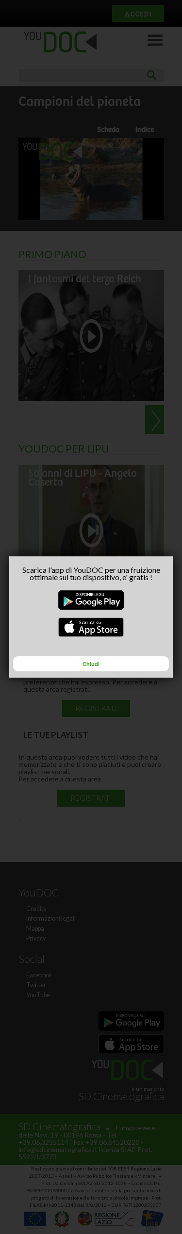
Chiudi (91, 663)
